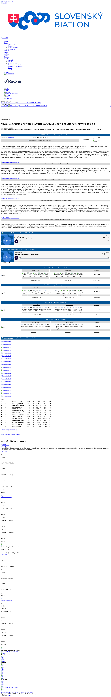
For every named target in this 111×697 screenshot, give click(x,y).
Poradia (6, 52)
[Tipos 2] (7, 92)
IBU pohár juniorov (13, 47)
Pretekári (6, 57)
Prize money (4, 451)
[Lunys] (6, 96)
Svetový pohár (12, 44)
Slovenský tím (11, 49)
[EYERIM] (7, 95)
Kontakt (10, 68)
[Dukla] (6, 89)
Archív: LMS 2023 (27, 692)
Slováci (6, 55)
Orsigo (9, 695)
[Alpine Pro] (8, 98)
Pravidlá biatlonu (12, 63)
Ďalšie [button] (6, 58)
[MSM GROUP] (9, 74)
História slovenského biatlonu (16, 66)
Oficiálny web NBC (6, 692)
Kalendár (6, 50)
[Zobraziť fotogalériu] (6, 341)
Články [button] (6, 43)
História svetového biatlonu (15, 65)
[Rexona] (13, 87)
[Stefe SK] (7, 90)
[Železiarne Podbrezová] (11, 93)
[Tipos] (6, 72)
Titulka (6, 41)
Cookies (10, 69)
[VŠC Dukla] (5, 445)
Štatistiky (6, 54)
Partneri (10, 61)
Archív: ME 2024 (17, 692)
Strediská (10, 60)
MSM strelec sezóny (6, 497)
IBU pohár (11, 46)
